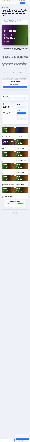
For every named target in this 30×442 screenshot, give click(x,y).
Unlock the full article (15, 86)
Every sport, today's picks (23, 98)
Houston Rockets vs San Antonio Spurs (10, 52)
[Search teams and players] (19, 3)
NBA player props (16, 98)
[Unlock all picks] (15, 440)
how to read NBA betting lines (14, 90)
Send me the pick (21, 203)
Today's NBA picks (5, 98)
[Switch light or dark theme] (26, 3)
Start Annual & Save (21, 118)
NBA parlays (11, 98)
